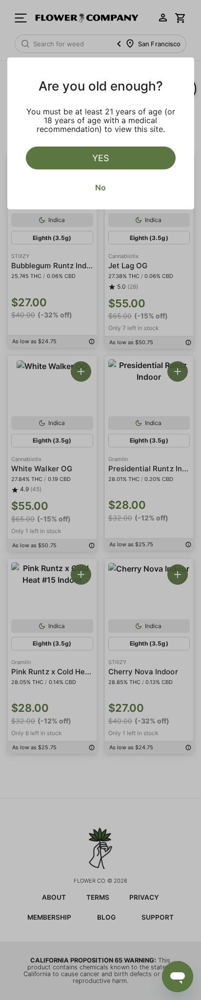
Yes (100, 158)
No (100, 187)
